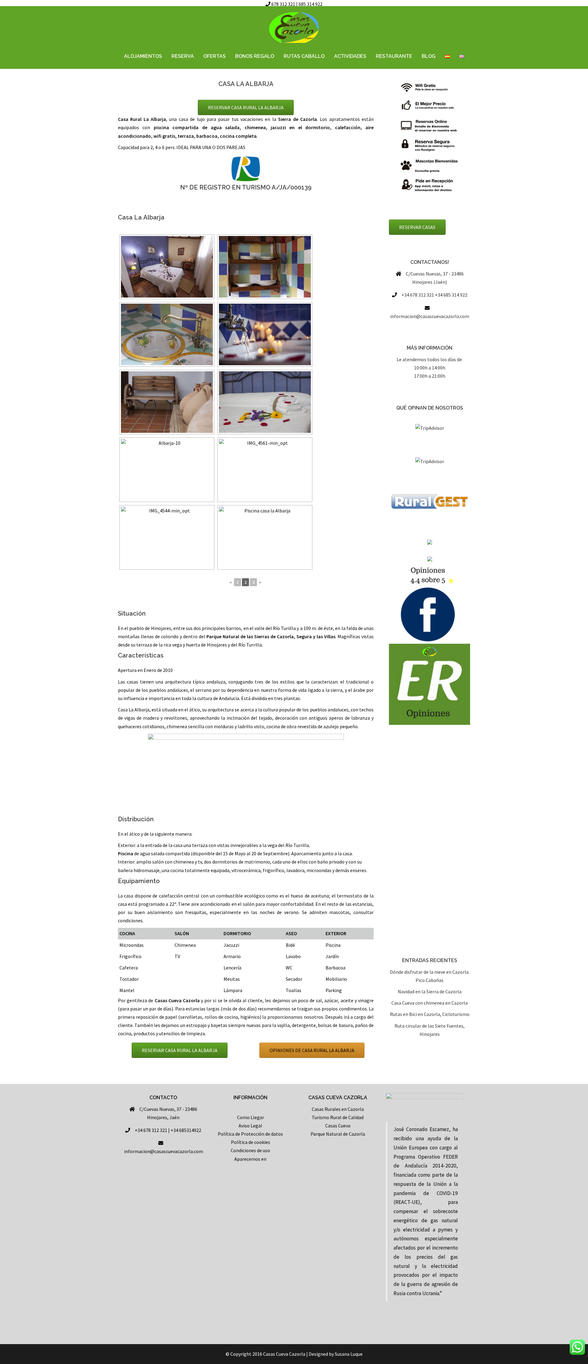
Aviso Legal (250, 1125)
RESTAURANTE (394, 56)
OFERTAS (214, 56)
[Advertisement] (429, 841)
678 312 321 (283, 4)
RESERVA (183, 56)
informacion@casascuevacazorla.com (429, 316)
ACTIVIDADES (350, 56)
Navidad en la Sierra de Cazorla (430, 991)
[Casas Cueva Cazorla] (294, 29)
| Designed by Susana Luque (334, 1354)
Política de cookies (250, 1142)
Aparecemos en (250, 1159)
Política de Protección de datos (250, 1134)
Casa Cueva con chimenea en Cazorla (429, 1003)
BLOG (428, 56)
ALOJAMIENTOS (143, 56)
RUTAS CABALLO (304, 56)
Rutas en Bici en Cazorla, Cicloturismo (429, 1014)
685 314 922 (310, 4)
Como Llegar (250, 1117)
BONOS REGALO (254, 56)
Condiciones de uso (250, 1150)
